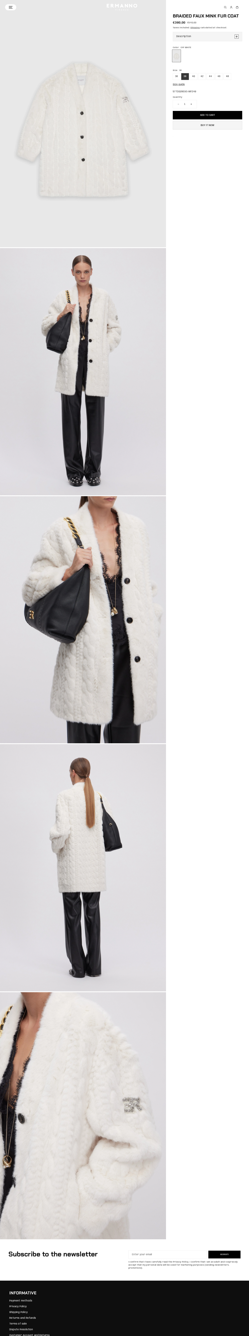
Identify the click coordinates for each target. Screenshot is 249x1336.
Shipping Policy (18, 1312)
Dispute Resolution (21, 1329)
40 (193, 76)
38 (185, 76)
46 (219, 76)
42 (202, 76)
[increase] (191, 104)
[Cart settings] (237, 7)
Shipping (195, 28)
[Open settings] (225, 7)
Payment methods (20, 1301)
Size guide (179, 84)
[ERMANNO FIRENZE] (122, 7)
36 (176, 76)
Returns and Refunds (22, 1318)
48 (227, 76)
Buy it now (207, 125)
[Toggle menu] (10, 7)
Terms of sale (18, 1324)
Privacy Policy (18, 1306)
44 (210, 76)
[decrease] (178, 104)
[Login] (231, 7)
